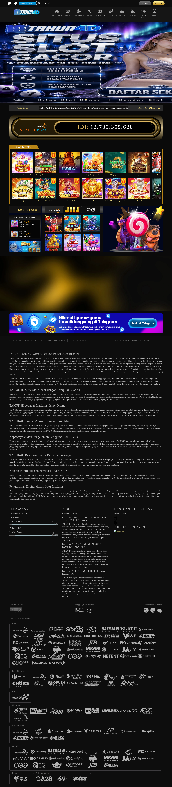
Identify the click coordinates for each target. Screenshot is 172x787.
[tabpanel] (86, 62)
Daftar (158, 3)
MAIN (24, 162)
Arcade (122, 15)
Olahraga (100, 15)
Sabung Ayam (143, 16)
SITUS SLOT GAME (77, 340)
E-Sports (132, 15)
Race (89, 15)
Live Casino (79, 15)
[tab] (54, 209)
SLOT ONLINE (15, 340)
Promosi (154, 15)
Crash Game (111, 15)
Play (42, 130)
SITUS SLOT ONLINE (56, 340)
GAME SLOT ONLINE (34, 340)
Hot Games (57, 15)
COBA (55, 221)
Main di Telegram (28, 3)
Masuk (145, 3)
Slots (67, 15)
